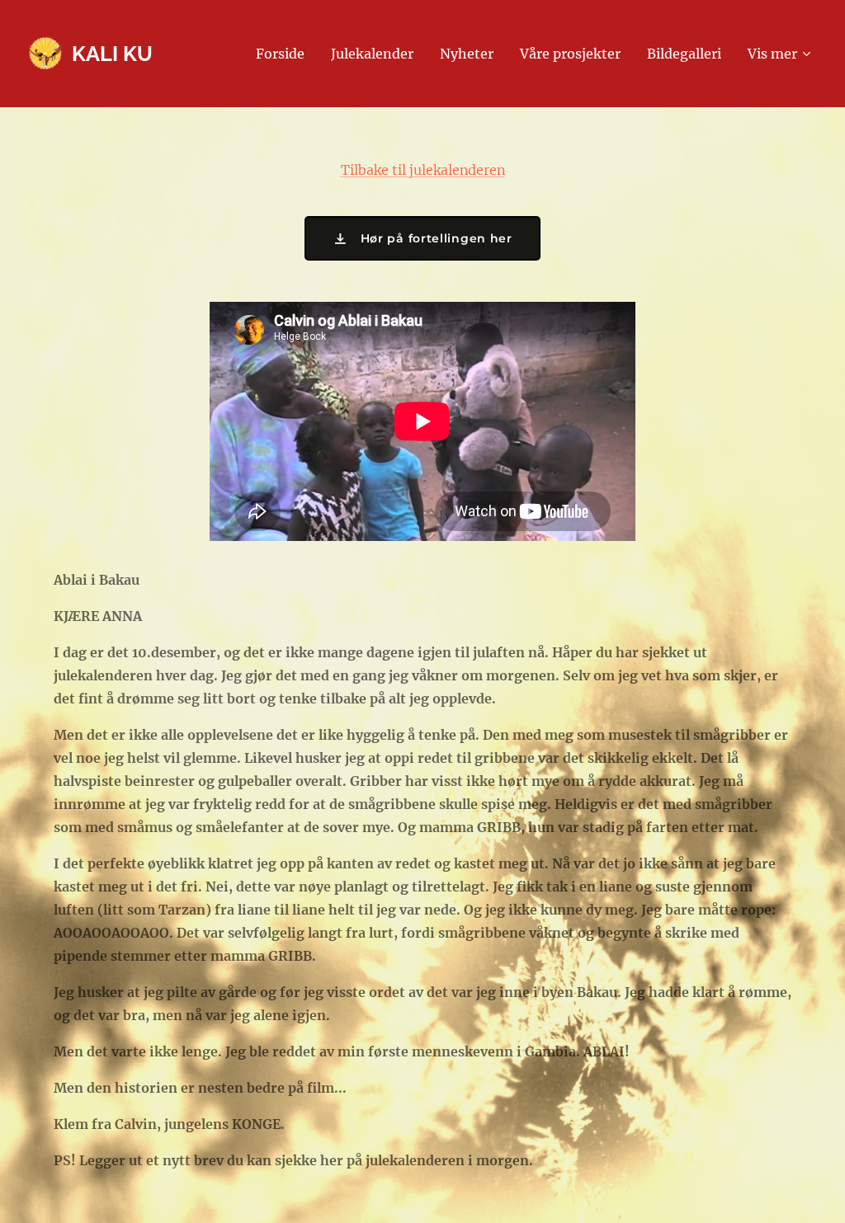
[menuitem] (285, 53)
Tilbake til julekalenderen (423, 170)
